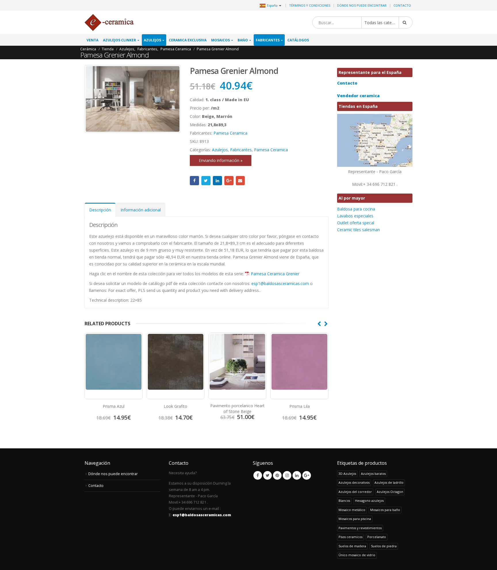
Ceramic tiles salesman (358, 229)
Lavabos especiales (355, 216)
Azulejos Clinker (119, 40)
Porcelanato (376, 537)
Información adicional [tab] (141, 210)
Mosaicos (220, 40)
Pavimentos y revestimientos (360, 528)
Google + (229, 180)
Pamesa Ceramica (230, 133)
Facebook (194, 180)
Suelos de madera (352, 546)
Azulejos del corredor (355, 491)
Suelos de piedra (384, 546)
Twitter (206, 180)
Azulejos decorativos (354, 482)
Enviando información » (220, 160)
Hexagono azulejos (369, 500)
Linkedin (297, 475)
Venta (92, 40)
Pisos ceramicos (350, 537)
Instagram (287, 475)
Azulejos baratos (373, 473)
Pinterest (277, 475)
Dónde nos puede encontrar (362, 5)
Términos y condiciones (309, 5)
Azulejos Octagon (390, 491)
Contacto (402, 5)
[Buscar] (405, 22)
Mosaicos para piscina (355, 519)
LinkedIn (217, 180)
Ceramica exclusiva (188, 40)
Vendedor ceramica (358, 95)
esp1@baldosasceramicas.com (280, 283)
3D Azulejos (347, 473)
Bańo (243, 40)
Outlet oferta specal (355, 222)
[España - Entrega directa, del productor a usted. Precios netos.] (109, 22)
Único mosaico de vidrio (357, 555)
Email (240, 180)
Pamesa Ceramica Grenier (275, 273)
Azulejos (152, 40)
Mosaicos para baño (385, 510)
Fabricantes (268, 40)
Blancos (344, 500)
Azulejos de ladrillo (389, 482)
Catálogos (298, 40)
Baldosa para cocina (356, 209)
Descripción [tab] (100, 210)
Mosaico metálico (352, 510)
